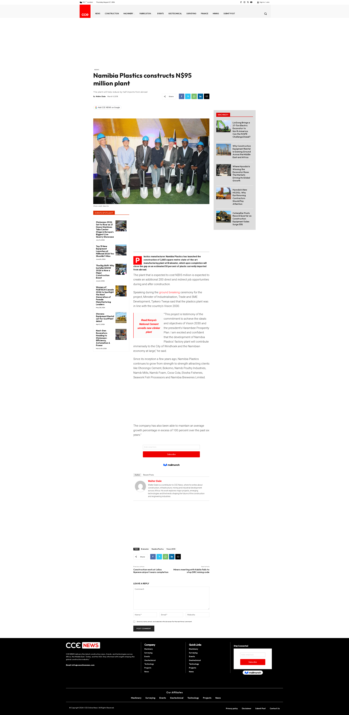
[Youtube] (251, 2)
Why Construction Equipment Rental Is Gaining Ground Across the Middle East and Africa (242, 152)
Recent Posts (148, 475)
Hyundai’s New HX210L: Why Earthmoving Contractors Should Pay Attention (240, 196)
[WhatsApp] (194, 96)
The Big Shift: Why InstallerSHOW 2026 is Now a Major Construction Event (105, 271)
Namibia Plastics (158, 549)
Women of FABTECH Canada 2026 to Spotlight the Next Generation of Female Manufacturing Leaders (105, 296)
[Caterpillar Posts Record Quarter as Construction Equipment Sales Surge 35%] (223, 217)
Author (137, 475)
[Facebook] (241, 2)
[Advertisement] (151, 48)
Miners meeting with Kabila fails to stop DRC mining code (191, 570)
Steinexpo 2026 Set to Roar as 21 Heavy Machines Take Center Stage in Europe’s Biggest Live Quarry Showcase (105, 229)
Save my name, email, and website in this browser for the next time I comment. (164, 621)
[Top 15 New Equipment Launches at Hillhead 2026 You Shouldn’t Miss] (121, 250)
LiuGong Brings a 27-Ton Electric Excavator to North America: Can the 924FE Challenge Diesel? (241, 129)
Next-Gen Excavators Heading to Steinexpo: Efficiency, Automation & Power (103, 338)
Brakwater (145, 549)
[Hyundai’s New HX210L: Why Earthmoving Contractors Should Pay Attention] (223, 193)
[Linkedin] (200, 96)
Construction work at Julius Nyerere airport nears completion (150, 570)
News (96, 70)
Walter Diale (101, 96)
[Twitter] (248, 2)
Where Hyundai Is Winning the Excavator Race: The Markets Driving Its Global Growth (241, 173)
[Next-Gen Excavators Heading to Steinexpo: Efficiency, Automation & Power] (121, 334)
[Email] (206, 96)
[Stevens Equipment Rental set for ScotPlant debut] (121, 317)
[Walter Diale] (140, 486)
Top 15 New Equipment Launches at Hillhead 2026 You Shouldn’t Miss (105, 251)
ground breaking (169, 292)
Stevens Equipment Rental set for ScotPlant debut (105, 317)
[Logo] (85, 15)
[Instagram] (244, 2)
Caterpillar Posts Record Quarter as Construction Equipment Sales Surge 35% (242, 219)
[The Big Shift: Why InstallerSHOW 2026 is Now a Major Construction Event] (121, 269)
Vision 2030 (170, 549)
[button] (265, 14)
